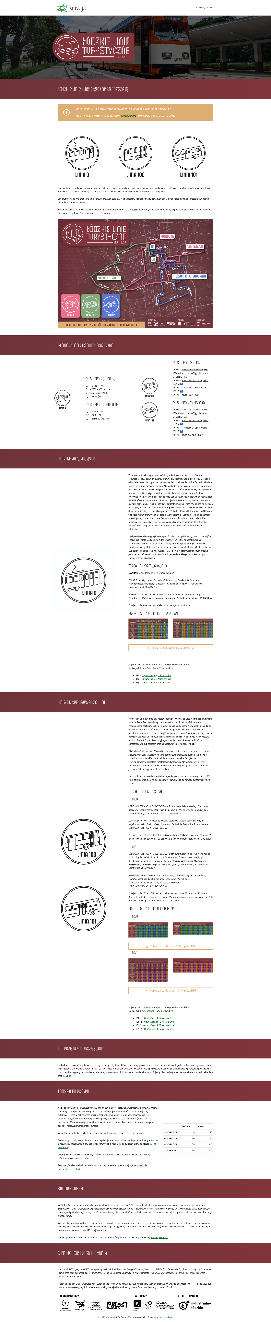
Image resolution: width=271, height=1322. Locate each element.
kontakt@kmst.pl (129, 115)
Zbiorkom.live (166, 668)
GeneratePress (166, 1317)
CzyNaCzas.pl (147, 668)
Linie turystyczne (204, 7)
